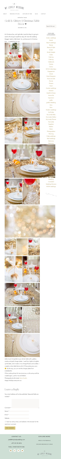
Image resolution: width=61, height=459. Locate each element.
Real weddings (51, 138)
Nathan (51, 126)
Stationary (51, 141)
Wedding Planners (51, 184)
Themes (25, 17)
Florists (51, 81)
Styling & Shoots (51, 148)
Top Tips (51, 155)
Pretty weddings (51, 136)
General (51, 90)
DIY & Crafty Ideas (51, 69)
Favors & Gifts (51, 78)
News (51, 129)
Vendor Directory (51, 165)
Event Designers (51, 76)
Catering (51, 57)
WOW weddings (51, 186)
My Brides (51, 112)
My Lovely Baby (51, 114)
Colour (51, 66)
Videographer (51, 169)
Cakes (51, 54)
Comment (8, 407)
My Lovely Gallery (51, 117)
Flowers (51, 83)
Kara (51, 105)
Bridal (51, 50)
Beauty (51, 45)
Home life (51, 95)
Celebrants (51, 62)
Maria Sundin (23, 378)
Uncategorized (51, 157)
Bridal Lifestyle (51, 52)
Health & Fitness (51, 93)
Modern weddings (51, 110)
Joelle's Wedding (51, 102)
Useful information (51, 160)
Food (51, 86)
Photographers (51, 131)
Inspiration (20, 17)
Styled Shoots (51, 145)
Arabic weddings (51, 38)
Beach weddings (51, 42)
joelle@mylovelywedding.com (16, 439)
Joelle (51, 100)
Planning (51, 134)
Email (7, 414)
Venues (51, 167)
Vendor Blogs (51, 162)
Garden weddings (51, 88)
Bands (51, 40)
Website (7, 418)
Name (7, 411)
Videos (51, 172)
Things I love (51, 153)
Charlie (51, 64)
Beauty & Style (51, 47)
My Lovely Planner (51, 119)
